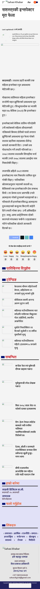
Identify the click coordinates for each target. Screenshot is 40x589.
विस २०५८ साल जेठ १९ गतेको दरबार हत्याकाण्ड (25, 407)
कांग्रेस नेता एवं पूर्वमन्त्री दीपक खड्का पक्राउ (25, 367)
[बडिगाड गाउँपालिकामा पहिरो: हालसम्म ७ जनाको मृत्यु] (7, 343)
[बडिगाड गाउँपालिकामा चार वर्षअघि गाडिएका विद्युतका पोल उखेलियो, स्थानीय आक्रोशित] (7, 313)
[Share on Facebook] (3, 24)
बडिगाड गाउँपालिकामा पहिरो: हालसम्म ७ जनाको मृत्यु (25, 344)
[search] (25, 2)
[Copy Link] (12, 24)
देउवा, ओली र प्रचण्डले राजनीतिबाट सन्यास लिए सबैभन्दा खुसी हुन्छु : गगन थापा (26, 452)
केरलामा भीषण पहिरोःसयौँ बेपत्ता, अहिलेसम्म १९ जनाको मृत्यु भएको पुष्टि (25, 290)
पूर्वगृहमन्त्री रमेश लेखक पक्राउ (25, 384)
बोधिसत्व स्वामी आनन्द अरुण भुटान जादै (24, 301)
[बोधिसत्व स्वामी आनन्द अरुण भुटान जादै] (7, 302)
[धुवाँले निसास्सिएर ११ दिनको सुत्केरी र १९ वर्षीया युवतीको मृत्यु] (7, 330)
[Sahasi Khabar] (14, 2)
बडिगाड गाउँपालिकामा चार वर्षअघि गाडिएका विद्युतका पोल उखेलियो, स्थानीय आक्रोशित (26, 316)
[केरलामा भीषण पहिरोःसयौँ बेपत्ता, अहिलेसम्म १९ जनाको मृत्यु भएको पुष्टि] (7, 289)
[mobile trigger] (4, 2)
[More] (20, 24)
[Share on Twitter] (7, 24)
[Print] (16, 24)
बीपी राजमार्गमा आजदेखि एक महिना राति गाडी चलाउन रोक (25, 471)
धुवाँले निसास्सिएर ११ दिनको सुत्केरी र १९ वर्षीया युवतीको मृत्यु (25, 331)
